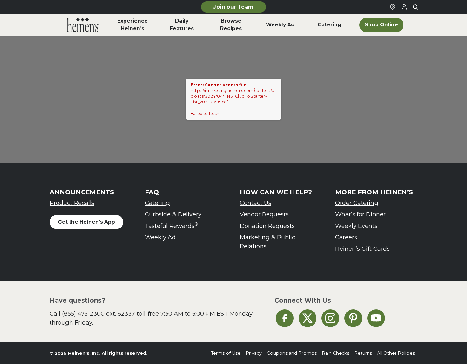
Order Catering (356, 202)
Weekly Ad (160, 237)
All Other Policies (396, 353)
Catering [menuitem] (330, 25)
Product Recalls (72, 202)
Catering (157, 202)
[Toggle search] (415, 7)
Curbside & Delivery (173, 214)
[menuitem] (83, 25)
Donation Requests (267, 225)
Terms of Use (225, 353)
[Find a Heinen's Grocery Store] (392, 7)
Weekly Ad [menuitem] (280, 25)
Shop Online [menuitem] (381, 25)
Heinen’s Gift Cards (362, 248)
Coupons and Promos (292, 353)
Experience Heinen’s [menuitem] (132, 25)
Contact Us (255, 202)
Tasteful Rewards (171, 225)
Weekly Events (356, 225)
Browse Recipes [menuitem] (231, 25)
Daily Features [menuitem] (182, 25)
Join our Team (233, 7)
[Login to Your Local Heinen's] (404, 7)
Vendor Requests (264, 214)
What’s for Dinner (360, 214)
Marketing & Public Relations (267, 242)
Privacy (254, 353)
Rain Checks (335, 353)
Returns (363, 353)
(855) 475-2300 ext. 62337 (98, 313)
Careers (346, 237)
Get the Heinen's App (86, 222)
